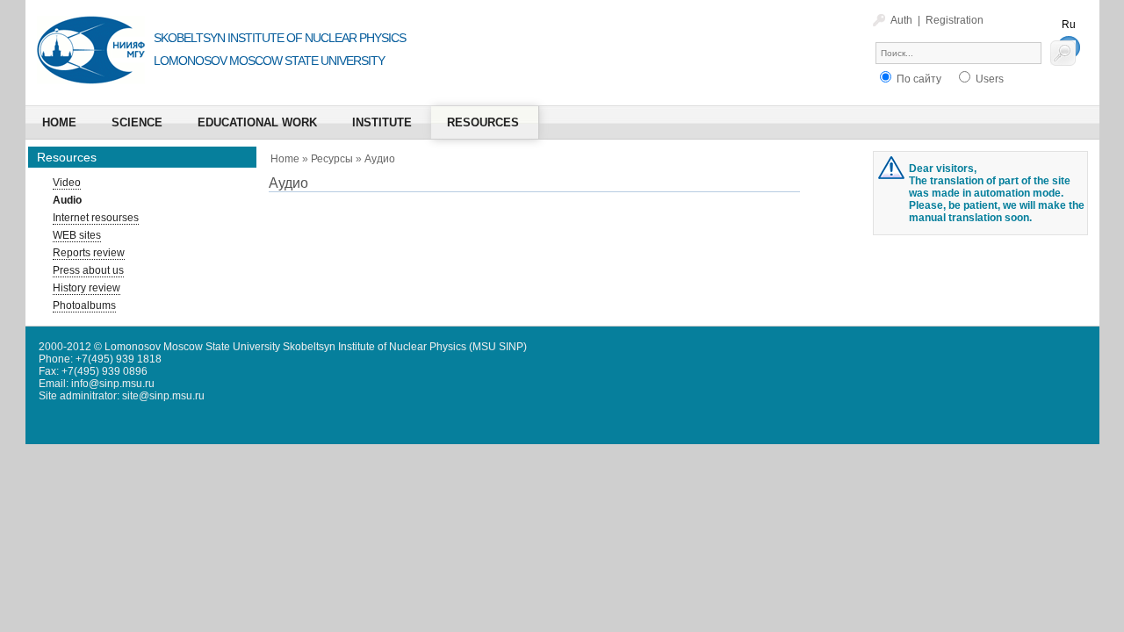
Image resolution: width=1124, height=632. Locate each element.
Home (284, 159)
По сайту (917, 79)
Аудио (379, 159)
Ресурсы (332, 159)
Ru (1069, 24)
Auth (901, 20)
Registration (955, 20)
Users (988, 79)
